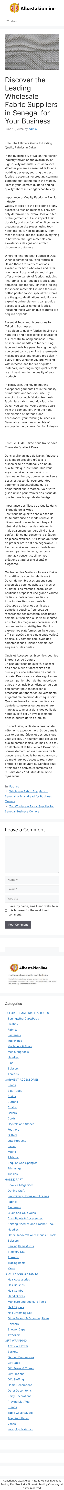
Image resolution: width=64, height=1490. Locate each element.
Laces (12, 1146)
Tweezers (14, 1335)
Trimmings (14, 1168)
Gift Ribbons (16, 1374)
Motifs (12, 1151)
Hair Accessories (19, 1279)
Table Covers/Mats (20, 1412)
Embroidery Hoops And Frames (28, 1196)
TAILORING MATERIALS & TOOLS (27, 1013)
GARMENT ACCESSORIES (22, 1079)
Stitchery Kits (16, 1251)
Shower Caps (16, 1329)
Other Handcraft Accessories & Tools (32, 1235)
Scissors (13, 1068)
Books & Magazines (20, 1185)
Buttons (13, 1101)
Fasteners (14, 1035)
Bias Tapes (15, 1090)
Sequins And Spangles (22, 1163)
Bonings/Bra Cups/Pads (23, 1018)
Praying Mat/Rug (19, 1401)
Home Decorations (20, 1385)
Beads (12, 1085)
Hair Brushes (16, 1285)
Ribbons (13, 1157)
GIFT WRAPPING (16, 1340)
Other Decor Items (20, 1390)
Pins (10, 1063)
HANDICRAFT (14, 1179)
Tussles (13, 1174)
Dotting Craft (16, 1190)
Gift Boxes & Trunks (21, 1368)
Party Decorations (19, 1396)
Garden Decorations (21, 1357)
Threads (13, 1074)
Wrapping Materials (20, 1429)
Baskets (13, 1351)
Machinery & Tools (20, 1046)
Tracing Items (16, 1262)
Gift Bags (14, 1362)
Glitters (12, 1135)
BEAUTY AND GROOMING (22, 1274)
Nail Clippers (16, 1307)
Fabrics (14, 786)
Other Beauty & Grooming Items (28, 1318)
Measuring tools (18, 1051)
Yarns (11, 1268)
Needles (13, 1057)
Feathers (13, 1129)
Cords (12, 1118)
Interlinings (15, 1040)
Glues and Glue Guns (22, 1213)
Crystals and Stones (21, 1124)
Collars (12, 1113)
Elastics (13, 1024)
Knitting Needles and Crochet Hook (31, 1224)
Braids (12, 1096)
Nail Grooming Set (20, 1312)
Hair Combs (15, 1290)
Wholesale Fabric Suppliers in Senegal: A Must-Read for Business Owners (28, 796)
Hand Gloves (16, 1296)
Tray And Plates (18, 1418)
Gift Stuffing (16, 1379)
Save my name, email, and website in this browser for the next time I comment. (33, 910)
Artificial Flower (18, 1346)
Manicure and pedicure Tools (27, 1301)
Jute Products (17, 1140)
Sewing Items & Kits (21, 1246)
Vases (12, 1423)
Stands (12, 1407)
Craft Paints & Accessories (25, 1218)
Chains (12, 1107)
